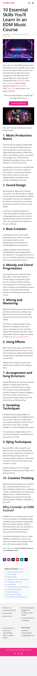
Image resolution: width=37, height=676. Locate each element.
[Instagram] (8, 559)
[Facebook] (4, 559)
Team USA (11, 88)
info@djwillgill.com (27, 635)
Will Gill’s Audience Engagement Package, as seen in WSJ (27, 611)
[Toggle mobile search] (29, 3)
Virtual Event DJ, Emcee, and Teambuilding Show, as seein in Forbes (8, 633)
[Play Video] (18, 116)
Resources (11, 548)
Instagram (9, 83)
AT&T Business (21, 86)
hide (21, 569)
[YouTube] (17, 559)
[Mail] (26, 559)
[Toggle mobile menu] (33, 3)
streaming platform (22, 337)
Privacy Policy (7, 613)
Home (4, 548)
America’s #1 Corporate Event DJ (9, 609)
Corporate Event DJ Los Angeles (27, 619)
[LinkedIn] (21, 559)
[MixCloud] (13, 559)
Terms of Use (7, 616)
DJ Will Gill (7, 34)
